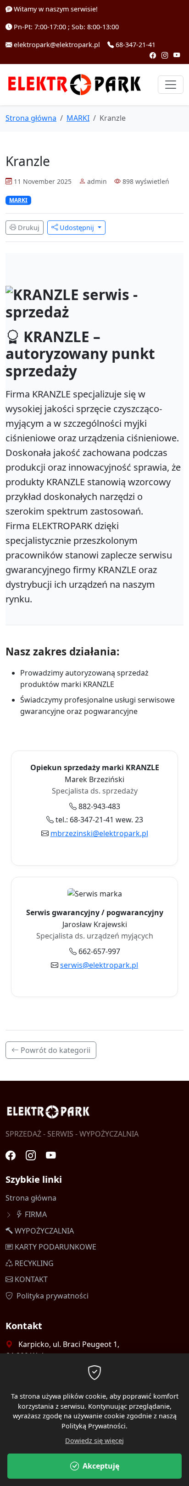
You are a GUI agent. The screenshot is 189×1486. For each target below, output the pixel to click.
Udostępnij (77, 227)
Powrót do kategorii (54, 1050)
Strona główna (31, 118)
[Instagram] (165, 55)
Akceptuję (101, 1466)
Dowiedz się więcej (94, 1440)
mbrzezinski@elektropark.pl (99, 833)
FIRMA (36, 1214)
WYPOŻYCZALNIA (44, 1231)
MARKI (78, 118)
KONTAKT (31, 1279)
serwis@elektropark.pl (99, 965)
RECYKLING (34, 1263)
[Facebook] (154, 55)
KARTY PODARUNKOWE (55, 1247)
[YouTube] (176, 55)
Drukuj (27, 227)
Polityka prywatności (52, 1296)
